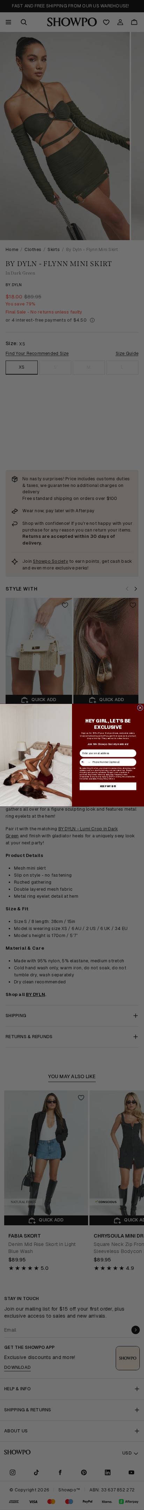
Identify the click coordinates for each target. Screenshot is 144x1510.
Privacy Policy (102, 779)
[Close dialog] (140, 707)
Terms (112, 779)
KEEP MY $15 (108, 786)
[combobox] (85, 762)
